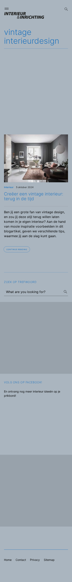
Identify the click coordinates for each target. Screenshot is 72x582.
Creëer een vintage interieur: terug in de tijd (33, 196)
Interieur (9, 187)
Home (8, 559)
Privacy (35, 559)
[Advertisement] (36, 86)
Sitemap (49, 559)
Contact (21, 559)
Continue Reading (16, 249)
